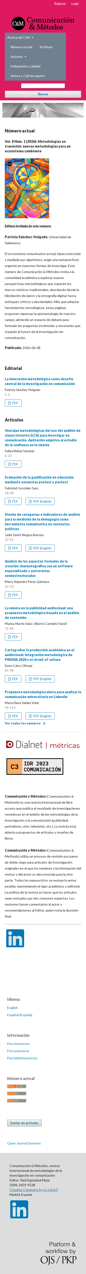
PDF (14, 403)
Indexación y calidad (25, 66)
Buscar (43, 94)
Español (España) (19, 1015)
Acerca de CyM (19, 37)
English (12, 1008)
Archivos (46, 47)
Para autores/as (18, 1051)
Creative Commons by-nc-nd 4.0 (34, 1190)
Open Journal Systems (24, 1143)
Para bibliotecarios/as (22, 1058)
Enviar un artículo (24, 1123)
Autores (17, 56)
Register (60, 4)
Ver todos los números (23, 723)
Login (75, 4)
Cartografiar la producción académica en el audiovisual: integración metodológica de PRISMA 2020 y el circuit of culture (39, 655)
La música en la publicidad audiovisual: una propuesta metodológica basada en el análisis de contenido (42, 613)
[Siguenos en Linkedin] (15, 946)
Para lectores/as (18, 1044)
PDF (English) (41, 501)
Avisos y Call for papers (28, 76)
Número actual (21, 47)
